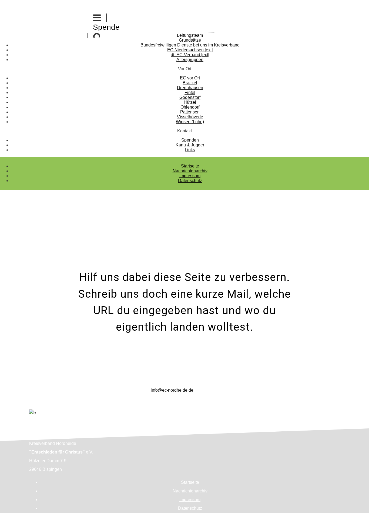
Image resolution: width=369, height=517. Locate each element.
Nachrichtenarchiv (190, 171)
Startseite (190, 166)
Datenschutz (190, 180)
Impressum (189, 175)
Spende (106, 27)
